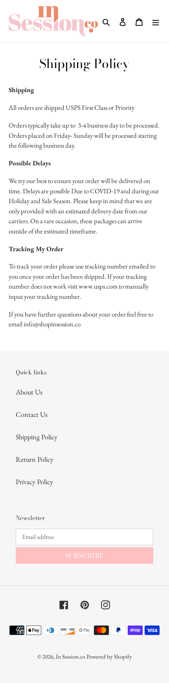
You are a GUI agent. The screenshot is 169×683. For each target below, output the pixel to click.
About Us (29, 391)
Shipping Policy (36, 436)
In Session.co (70, 656)
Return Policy (34, 459)
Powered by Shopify (109, 656)
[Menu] (155, 21)
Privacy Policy (34, 481)
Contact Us (32, 414)
